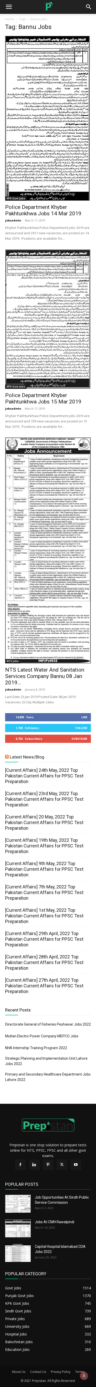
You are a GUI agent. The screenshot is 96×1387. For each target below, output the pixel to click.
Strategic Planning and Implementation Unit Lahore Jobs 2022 (46, 1061)
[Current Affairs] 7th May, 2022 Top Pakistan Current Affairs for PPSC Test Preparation (44, 892)
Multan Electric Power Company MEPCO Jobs (41, 1036)
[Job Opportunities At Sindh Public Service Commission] (18, 1204)
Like (84, 717)
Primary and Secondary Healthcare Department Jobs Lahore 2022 (48, 1077)
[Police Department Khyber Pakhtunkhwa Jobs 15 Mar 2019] (48, 319)
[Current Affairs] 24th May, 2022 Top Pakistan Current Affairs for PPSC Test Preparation (44, 775)
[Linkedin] (34, 1165)
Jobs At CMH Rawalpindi (54, 1222)
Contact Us (38, 1372)
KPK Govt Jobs (16, 198)
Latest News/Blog (27, 757)
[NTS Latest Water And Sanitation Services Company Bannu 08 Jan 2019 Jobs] (48, 550)
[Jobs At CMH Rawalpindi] (18, 1228)
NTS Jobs (13, 661)
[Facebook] (20, 1165)
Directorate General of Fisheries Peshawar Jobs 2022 (48, 1024)
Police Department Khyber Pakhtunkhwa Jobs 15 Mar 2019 (43, 398)
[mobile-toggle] (9, 7)
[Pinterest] (48, 1165)
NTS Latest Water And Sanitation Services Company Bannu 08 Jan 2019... (44, 676)
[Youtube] (76, 1165)
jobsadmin (13, 220)
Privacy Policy (60, 1372)
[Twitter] (62, 1165)
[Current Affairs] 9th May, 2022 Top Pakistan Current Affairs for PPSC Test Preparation (44, 869)
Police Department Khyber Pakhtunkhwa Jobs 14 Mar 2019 (43, 210)
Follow (81, 728)
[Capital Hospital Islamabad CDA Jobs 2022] (18, 1253)
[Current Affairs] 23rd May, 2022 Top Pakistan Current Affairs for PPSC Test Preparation (44, 799)
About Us (18, 1372)
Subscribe (79, 739)
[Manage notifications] (84, 1376)
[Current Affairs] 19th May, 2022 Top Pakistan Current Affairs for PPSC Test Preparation (44, 845)
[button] (89, 7)
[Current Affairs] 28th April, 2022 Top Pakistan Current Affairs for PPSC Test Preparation (44, 962)
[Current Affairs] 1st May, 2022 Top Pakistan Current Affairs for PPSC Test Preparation (44, 915)
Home (9, 19)
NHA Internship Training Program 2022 (36, 1048)
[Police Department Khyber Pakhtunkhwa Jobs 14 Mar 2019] (48, 118)
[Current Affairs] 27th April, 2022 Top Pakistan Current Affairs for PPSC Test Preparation (44, 985)
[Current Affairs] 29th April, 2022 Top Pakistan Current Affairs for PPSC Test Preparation (44, 939)
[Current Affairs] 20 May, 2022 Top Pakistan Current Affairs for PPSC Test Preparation (44, 822)
